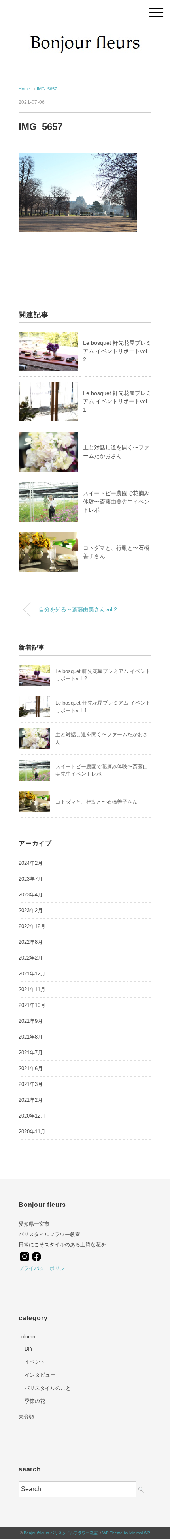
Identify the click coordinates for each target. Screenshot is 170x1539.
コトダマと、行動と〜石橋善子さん (96, 802)
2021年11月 (32, 989)
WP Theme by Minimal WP (126, 1533)
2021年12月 (32, 974)
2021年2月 (31, 1100)
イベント (35, 1362)
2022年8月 (31, 942)
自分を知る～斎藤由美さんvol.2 (78, 609)
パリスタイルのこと (48, 1388)
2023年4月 (31, 895)
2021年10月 (32, 1005)
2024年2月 (31, 863)
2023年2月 (31, 910)
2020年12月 (32, 1116)
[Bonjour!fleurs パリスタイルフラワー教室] (85, 33)
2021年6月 (31, 1068)
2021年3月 (31, 1084)
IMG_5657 (47, 88)
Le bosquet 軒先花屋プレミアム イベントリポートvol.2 (117, 351)
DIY (29, 1349)
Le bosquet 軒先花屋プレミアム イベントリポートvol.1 (117, 401)
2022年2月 (31, 958)
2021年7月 (31, 1053)
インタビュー (40, 1375)
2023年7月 (31, 879)
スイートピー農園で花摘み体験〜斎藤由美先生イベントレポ (116, 501)
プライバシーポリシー (44, 1268)
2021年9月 (31, 1021)
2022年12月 (32, 926)
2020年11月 (32, 1132)
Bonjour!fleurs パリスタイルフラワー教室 (61, 1533)
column (27, 1337)
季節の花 (35, 1401)
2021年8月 (31, 1037)
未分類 (26, 1417)
